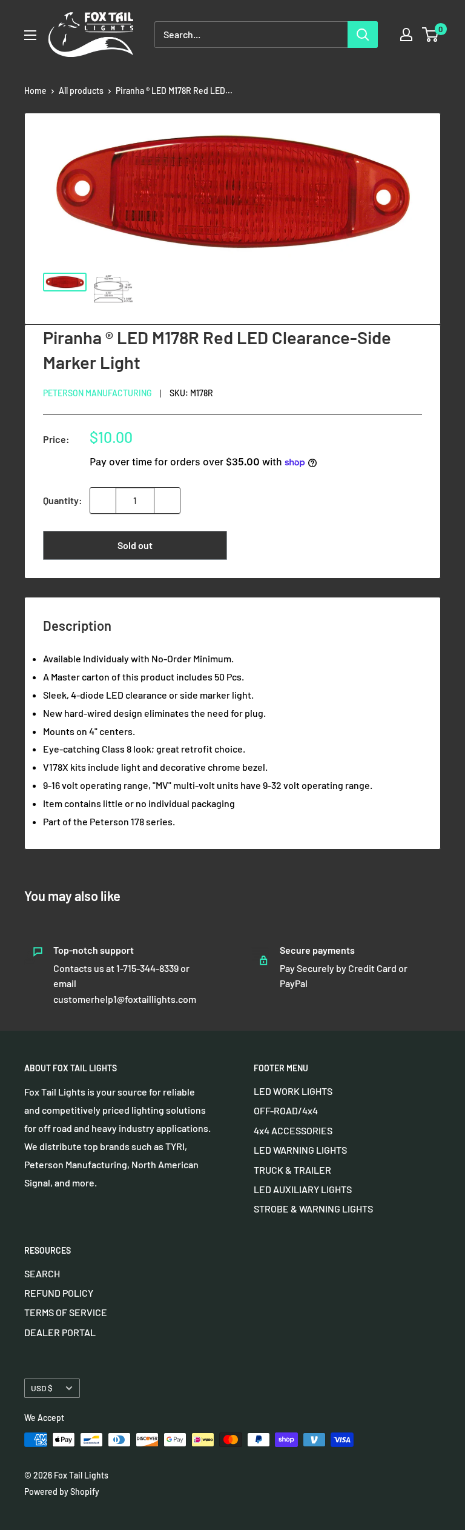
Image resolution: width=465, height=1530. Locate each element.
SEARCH (42, 1273)
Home (35, 90)
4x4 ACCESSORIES (293, 1130)
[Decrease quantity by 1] (103, 500)
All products (81, 90)
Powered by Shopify (61, 1491)
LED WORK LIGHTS (293, 1091)
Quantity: (62, 500)
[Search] (363, 34)
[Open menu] (30, 35)
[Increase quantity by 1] (167, 500)
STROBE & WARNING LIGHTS (313, 1208)
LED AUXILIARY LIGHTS (303, 1189)
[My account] (406, 34)
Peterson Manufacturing (97, 393)
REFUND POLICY (58, 1293)
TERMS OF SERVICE (65, 1312)
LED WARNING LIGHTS (300, 1150)
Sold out (135, 545)
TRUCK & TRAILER (292, 1170)
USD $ (42, 1388)
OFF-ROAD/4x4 (286, 1110)
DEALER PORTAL (60, 1332)
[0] (430, 34)
